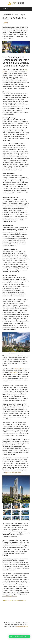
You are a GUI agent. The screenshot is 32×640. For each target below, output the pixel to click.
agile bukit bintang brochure (16, 605)
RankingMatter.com (22, 626)
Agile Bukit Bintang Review (21, 613)
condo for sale (19, 629)
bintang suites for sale (10, 620)
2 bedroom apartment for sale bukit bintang (11, 603)
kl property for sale (17, 633)
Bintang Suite (19, 369)
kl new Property (9, 633)
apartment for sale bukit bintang (19, 618)
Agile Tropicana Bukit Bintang (13, 616)
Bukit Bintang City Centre (20, 620)
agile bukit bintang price (11, 613)
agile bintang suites (25, 603)
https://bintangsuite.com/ (9, 596)
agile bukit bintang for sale (13, 472)
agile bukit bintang (6, 605)
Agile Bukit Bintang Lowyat (14, 611)
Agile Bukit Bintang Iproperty (18, 609)
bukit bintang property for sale (12, 628)
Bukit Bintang (13, 372)
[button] (19, 636)
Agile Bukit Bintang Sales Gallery (9, 615)
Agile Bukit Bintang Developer (19, 607)
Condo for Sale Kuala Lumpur (15, 631)
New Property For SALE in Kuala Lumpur (14, 19)
